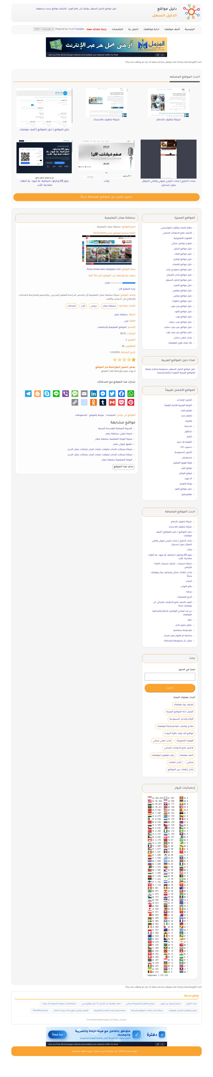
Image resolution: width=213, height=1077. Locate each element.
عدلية (189, 592)
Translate (79, 29)
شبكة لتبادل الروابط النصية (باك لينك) (59, 1004)
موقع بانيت (186, 410)
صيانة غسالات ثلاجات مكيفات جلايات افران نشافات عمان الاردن (99, 449)
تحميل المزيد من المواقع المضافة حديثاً (106, 197)
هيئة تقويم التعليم (183, 463)
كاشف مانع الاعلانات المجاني (177, 233)
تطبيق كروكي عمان (122, 444)
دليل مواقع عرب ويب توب (179, 332)
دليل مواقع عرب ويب (181, 306)
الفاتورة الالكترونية (183, 238)
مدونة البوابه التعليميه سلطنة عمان (113, 439)
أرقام (189, 437)
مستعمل (187, 458)
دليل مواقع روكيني (182, 296)
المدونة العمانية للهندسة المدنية (115, 428)
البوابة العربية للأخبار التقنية (178, 405)
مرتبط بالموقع (96, 415)
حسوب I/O (186, 447)
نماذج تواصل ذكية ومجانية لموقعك (175, 726)
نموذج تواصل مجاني (181, 243)
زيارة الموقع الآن (126, 289)
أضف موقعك (172, 29)
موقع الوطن (185, 473)
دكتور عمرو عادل (183, 625)
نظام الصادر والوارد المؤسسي (176, 228)
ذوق (190, 620)
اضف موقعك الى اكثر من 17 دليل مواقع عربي (101, 1004)
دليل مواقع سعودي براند (179, 270)
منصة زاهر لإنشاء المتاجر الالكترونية (109, 1011)
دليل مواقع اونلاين (182, 259)
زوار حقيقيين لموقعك (163, 755)
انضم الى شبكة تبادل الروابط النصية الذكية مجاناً (106, 1020)
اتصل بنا (133, 29)
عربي (126, 321)
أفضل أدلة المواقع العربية (179, 712)
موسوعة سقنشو (182, 630)
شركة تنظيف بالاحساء (180, 527)
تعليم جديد (186, 416)
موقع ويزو (187, 494)
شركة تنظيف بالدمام (181, 522)
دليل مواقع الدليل (183, 249)
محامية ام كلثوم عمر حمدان (178, 636)
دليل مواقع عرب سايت (180, 322)
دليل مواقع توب (184, 317)
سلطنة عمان (109, 306)
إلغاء (107, 283)
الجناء (189, 581)
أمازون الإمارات (184, 400)
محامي (190, 762)
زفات (189, 550)
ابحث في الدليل (186, 670)
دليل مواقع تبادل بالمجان (179, 275)
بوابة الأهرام (186, 484)
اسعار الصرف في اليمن (170, 1004)
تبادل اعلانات (175, 762)
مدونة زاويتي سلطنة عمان (118, 434)
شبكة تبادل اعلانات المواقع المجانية (147, 1011)
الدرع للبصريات (184, 597)
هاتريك (188, 421)
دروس (94, 306)
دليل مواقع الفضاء (182, 264)
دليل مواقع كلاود (183, 312)
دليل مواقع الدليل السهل (179, 280)
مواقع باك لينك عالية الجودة (179, 733)
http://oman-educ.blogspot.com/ (104, 269)
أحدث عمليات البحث (184, 697)
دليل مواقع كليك (183, 254)
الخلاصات (117, 29)
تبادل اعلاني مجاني (183, 338)
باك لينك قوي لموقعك (180, 343)
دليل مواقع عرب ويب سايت (178, 327)
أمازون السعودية (183, 452)
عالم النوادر (186, 586)
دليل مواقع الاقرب (182, 285)
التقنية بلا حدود (184, 442)
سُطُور (188, 431)
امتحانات (71, 306)
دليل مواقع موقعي (182, 291)
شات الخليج (191, 1004)
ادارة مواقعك (151, 29)
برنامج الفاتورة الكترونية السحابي (140, 1004)
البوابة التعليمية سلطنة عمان (117, 460)
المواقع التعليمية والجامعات (112, 327)
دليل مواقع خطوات (182, 301)
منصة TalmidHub (40, 1011)
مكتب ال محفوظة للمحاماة (178, 641)
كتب (83, 306)
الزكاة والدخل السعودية (181, 719)
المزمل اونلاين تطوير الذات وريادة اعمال (71, 1011)
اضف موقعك (186, 755)
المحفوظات (81, 415)
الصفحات (110, 415)
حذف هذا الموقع (123, 467)
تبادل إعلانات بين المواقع (180, 769)
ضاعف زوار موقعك (183, 705)
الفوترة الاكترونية (185, 741)
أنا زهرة (188, 479)
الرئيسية (190, 29)
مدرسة (188, 426)
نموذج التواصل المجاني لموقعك (183, 1011)
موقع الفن (186, 468)
